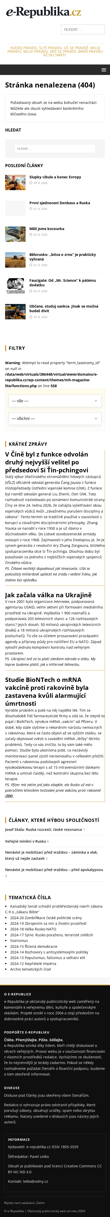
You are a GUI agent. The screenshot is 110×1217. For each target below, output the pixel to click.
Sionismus (19, 940)
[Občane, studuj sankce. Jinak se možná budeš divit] (15, 316)
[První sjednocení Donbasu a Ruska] (15, 213)
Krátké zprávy (28, 444)
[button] (103, 69)
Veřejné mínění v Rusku (25, 841)
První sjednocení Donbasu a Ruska (59, 202)
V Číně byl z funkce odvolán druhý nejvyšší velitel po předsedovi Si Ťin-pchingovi (46, 462)
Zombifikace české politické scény (46, 917)
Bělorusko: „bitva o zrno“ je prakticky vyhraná (62, 257)
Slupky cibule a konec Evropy (55, 177)
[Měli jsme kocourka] (15, 238)
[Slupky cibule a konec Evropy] (15, 187)
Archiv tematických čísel (30, 969)
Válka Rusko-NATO (33, 929)
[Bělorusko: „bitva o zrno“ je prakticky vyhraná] (15, 264)
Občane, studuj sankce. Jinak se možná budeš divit (63, 308)
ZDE (9, 796)
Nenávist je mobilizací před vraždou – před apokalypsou (54, 869)
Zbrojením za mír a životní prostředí (48, 923)
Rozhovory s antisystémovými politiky (49, 952)
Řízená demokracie (33, 946)
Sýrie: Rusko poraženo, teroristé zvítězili (51, 934)
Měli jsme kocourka (46, 228)
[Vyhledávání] (83, 29)
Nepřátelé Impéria (33, 963)
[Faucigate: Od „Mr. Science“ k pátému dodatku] (15, 290)
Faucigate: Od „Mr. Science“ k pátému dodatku (62, 282)
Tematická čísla (30, 897)
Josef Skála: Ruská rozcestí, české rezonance (43, 829)
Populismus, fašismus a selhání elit (47, 957)
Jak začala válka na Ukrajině (48, 595)
